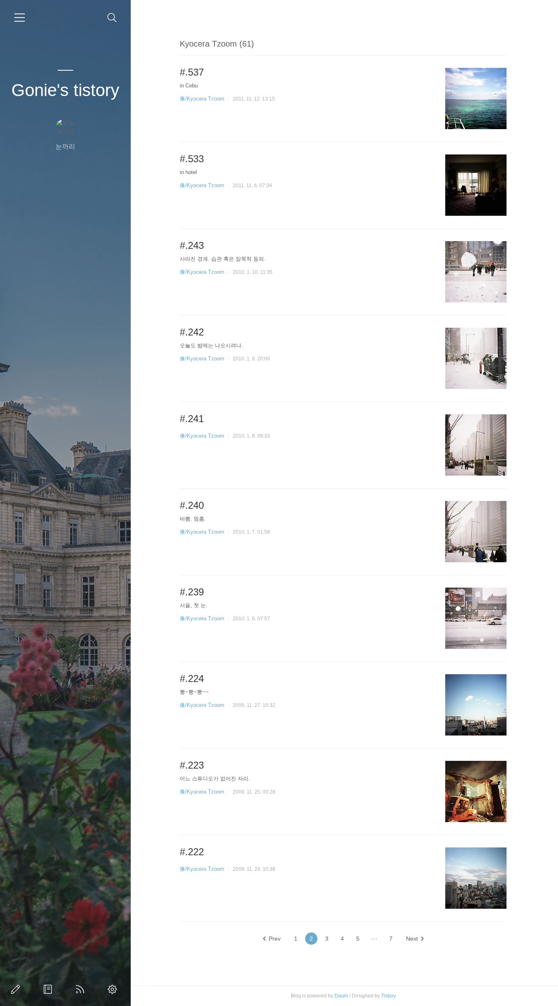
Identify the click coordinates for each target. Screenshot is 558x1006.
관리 (114, 989)
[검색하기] (112, 17)
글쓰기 (17, 989)
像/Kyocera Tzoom (202, 99)
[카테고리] (19, 17)
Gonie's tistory (65, 90)
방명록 (49, 989)
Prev (275, 938)
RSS (82, 989)
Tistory (388, 996)
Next (412, 938)
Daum (341, 996)
